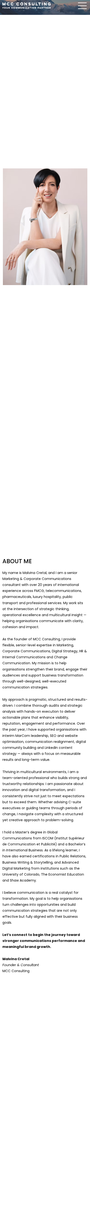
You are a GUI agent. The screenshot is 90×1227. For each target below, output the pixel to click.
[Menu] (83, 5)
